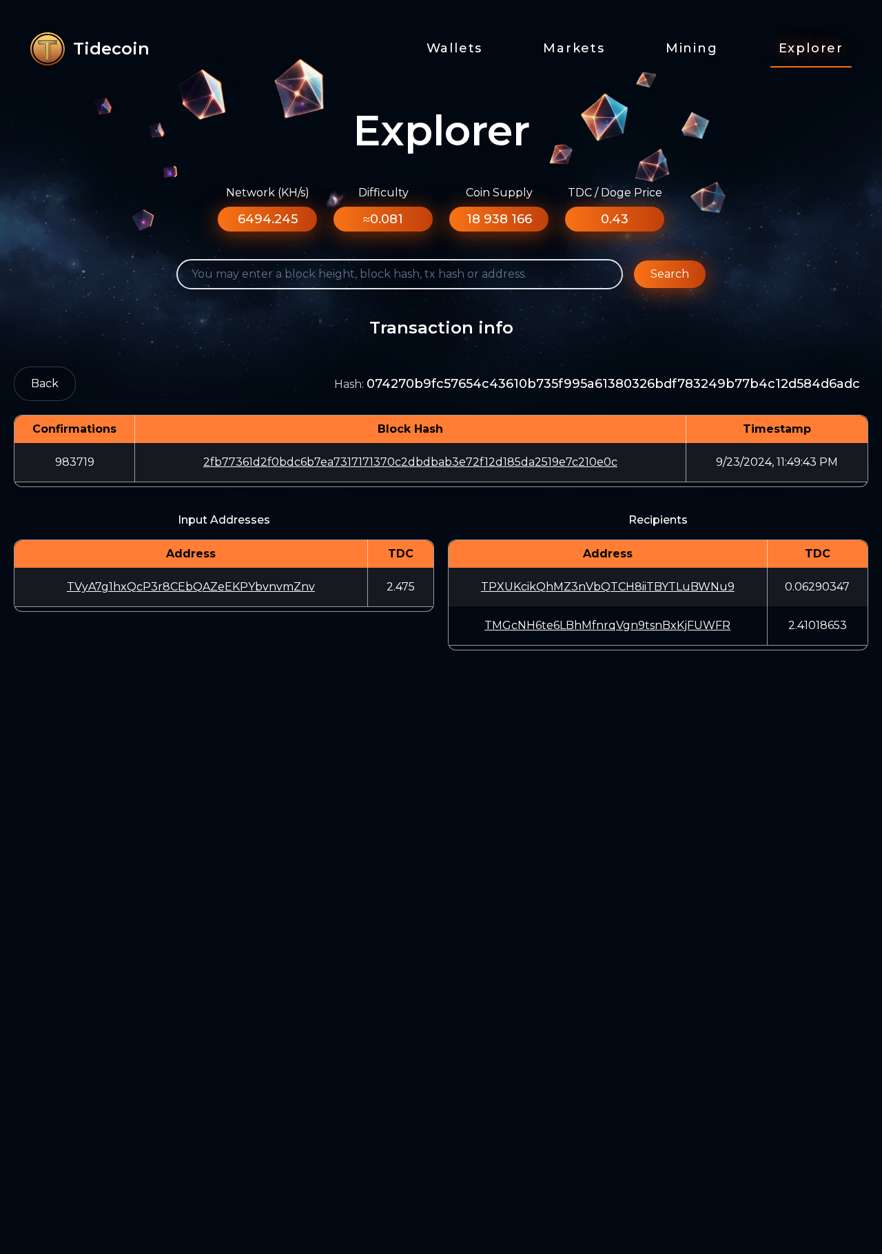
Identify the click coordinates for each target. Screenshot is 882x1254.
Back (45, 383)
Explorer (811, 48)
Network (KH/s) (267, 192)
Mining (692, 48)
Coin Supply (499, 192)
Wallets (455, 48)
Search (669, 273)
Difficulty (383, 192)
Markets (574, 48)
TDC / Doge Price (615, 192)
